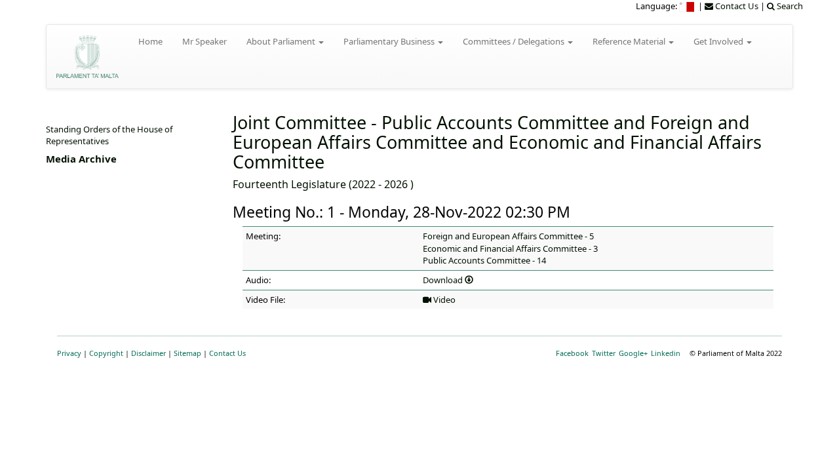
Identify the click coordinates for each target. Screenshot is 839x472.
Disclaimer (148, 353)
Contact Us (227, 353)
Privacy (69, 353)
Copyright (106, 353)
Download (444, 280)
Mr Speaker (204, 41)
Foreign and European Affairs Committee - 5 (508, 236)
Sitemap (187, 353)
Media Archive (81, 158)
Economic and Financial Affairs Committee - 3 (510, 248)
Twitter (603, 353)
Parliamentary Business (390, 41)
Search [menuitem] (789, 6)
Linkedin (665, 353)
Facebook (572, 353)
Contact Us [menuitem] (735, 6)
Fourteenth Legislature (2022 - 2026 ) (323, 184)
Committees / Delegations (514, 41)
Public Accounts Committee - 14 (484, 260)
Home (150, 41)
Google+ (633, 353)
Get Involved (719, 41)
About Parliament (281, 41)
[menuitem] (687, 6)
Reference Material (630, 41)
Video (443, 299)
